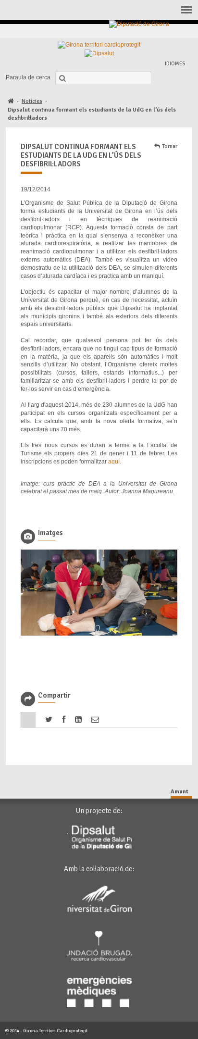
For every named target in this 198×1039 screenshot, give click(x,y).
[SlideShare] (184, 31)
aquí (114, 461)
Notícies (32, 101)
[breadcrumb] (11, 101)
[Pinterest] (151, 31)
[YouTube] (173, 31)
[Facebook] (128, 31)
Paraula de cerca (28, 77)
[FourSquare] (162, 31)
